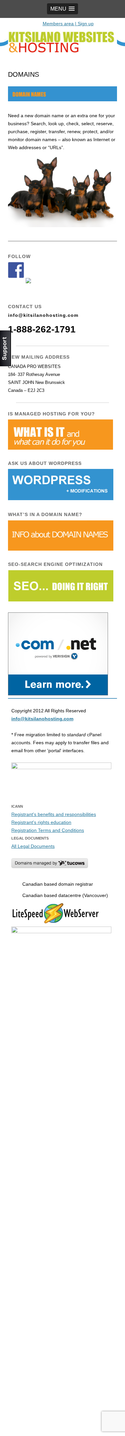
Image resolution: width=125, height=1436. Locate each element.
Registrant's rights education (41, 822)
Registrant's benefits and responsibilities (53, 814)
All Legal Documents (33, 846)
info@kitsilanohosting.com (43, 315)
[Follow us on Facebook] (16, 270)
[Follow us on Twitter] (34, 286)
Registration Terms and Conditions (47, 830)
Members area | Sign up (68, 23)
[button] (62, 8)
